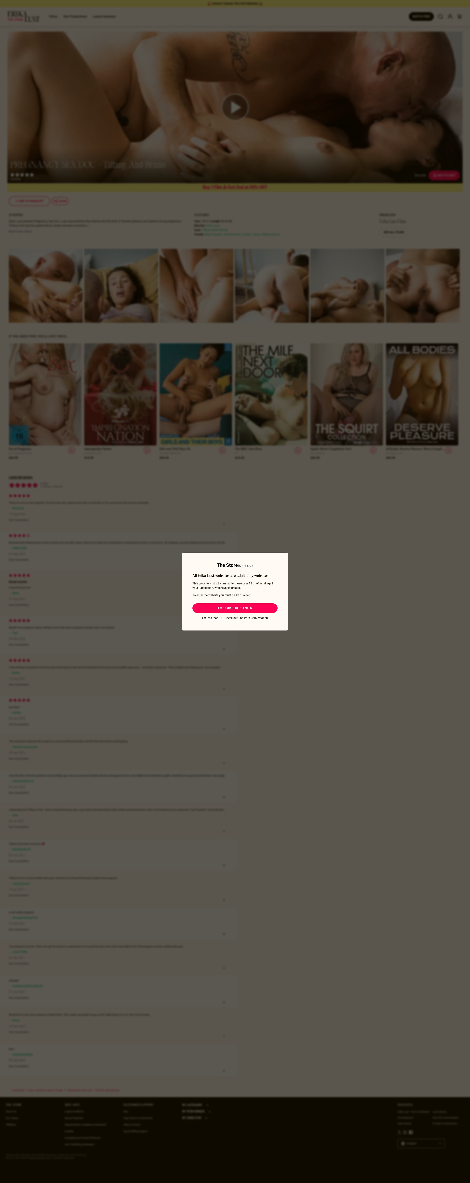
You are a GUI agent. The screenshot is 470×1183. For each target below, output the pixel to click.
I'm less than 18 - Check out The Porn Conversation (235, 618)
